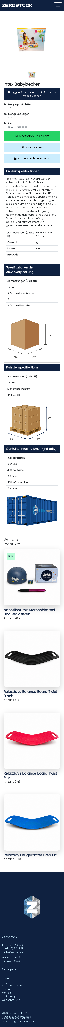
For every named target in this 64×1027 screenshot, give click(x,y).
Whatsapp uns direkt (33, 136)
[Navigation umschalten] (58, 5)
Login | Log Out (11, 996)
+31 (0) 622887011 (14, 945)
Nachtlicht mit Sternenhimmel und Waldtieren (29, 612)
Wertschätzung (11, 1000)
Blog (4, 982)
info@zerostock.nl (15, 952)
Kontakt (6, 992)
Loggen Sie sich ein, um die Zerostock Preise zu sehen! (33, 94)
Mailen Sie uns (33, 147)
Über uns (7, 989)
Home (5, 978)
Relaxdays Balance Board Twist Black (30, 693)
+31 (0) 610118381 (14, 948)
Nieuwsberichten (12, 985)
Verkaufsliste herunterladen (34, 158)
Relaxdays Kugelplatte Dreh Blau (32, 855)
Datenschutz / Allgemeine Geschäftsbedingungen (17, 1017)
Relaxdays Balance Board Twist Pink (30, 775)
